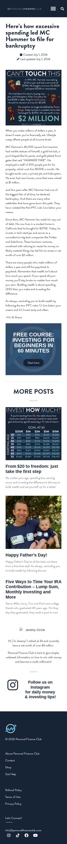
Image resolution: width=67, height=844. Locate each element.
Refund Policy (13, 790)
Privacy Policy (13, 804)
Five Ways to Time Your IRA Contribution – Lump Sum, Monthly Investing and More (33, 589)
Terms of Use (12, 797)
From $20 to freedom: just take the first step (32, 469)
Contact (10, 760)
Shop (8, 767)
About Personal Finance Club (22, 753)
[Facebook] (26, 835)
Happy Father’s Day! (26, 555)
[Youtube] (35, 835)
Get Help (10, 774)
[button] (53, 8)
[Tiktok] (17, 835)
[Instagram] (8, 835)
